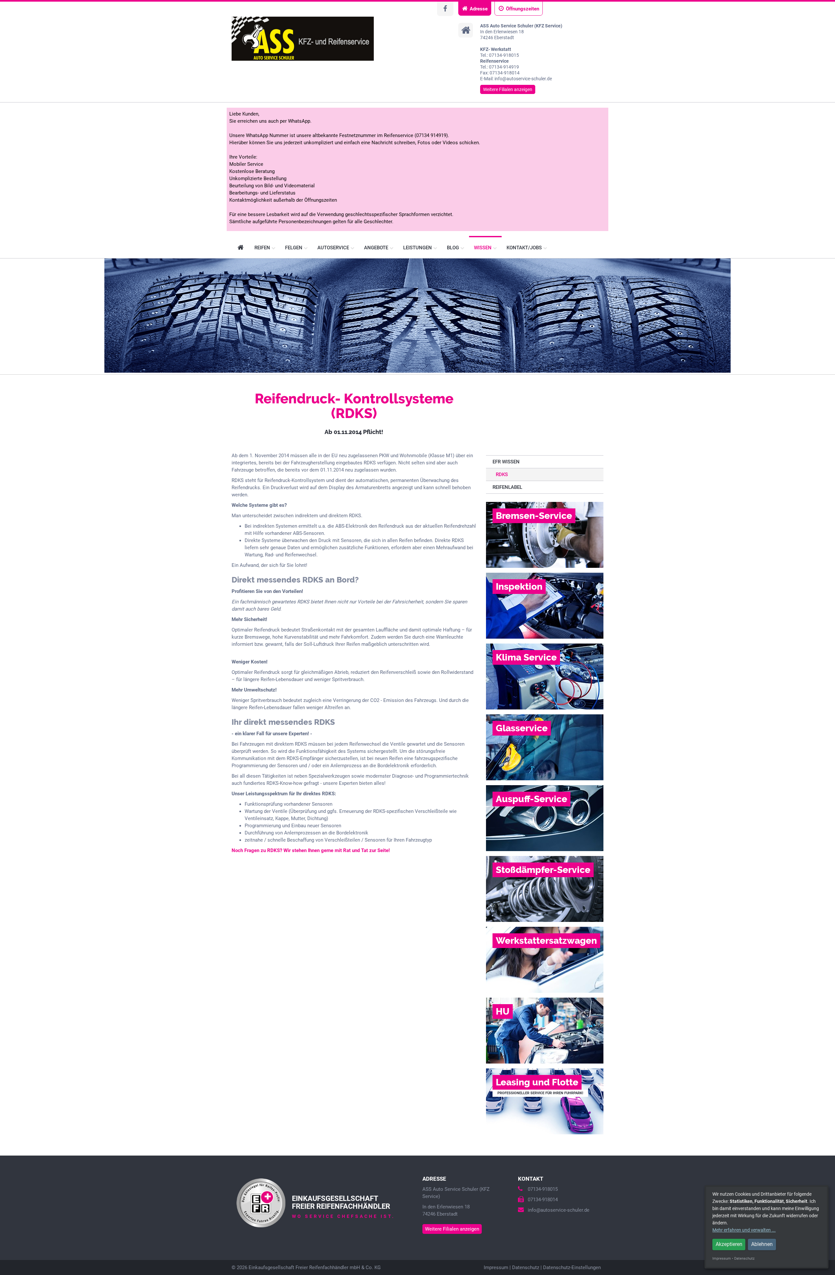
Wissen (483, 248)
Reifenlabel (507, 487)
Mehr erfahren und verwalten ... (744, 1230)
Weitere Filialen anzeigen (507, 89)
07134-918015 (543, 1189)
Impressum (496, 1267)
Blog (453, 248)
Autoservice (333, 248)
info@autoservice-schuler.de (558, 1210)
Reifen (262, 248)
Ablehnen (762, 1244)
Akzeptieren (729, 1244)
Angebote (376, 248)
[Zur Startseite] (303, 39)
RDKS (502, 474)
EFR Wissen (506, 462)
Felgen (294, 248)
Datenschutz (525, 1267)
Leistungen (418, 248)
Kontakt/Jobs (525, 248)
